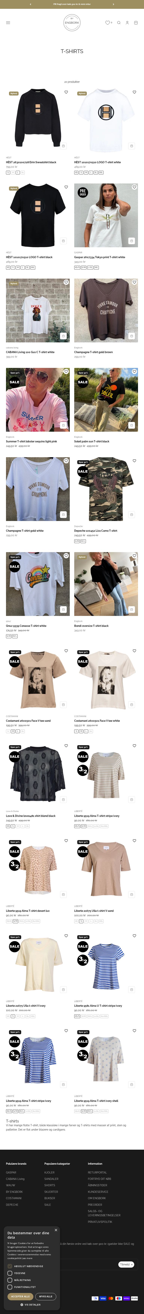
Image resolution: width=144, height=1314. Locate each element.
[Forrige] (30, 4)
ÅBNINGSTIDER (97, 1185)
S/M (84, 267)
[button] (32, 1304)
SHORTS (49, 1185)
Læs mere (27, 1258)
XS (76, 172)
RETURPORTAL (97, 1172)
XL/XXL (104, 826)
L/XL (90, 267)
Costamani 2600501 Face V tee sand (28, 720)
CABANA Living (15, 1178)
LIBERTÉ (78, 811)
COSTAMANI (12, 716)
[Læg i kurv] (63, 146)
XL (23, 172)
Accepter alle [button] (20, 1296)
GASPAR (78, 252)
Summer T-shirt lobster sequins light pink (31, 441)
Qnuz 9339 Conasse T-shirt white (26, 625)
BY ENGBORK (14, 1191)
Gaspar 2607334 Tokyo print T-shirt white (99, 257)
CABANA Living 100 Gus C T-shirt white (30, 352)
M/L (83, 541)
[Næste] (113, 4)
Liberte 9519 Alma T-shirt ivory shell (96, 1100)
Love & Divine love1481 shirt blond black (31, 815)
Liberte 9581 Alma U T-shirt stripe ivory (98, 1005)
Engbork (78, 348)
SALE (47, 1204)
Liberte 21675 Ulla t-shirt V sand (94, 910)
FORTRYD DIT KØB (99, 1178)
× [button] (55, 1230)
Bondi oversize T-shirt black (91, 625)
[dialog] (32, 1268)
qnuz (8, 621)
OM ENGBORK (97, 1198)
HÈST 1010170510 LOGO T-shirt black (29, 257)
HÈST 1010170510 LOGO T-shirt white (97, 162)
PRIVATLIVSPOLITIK (100, 1221)
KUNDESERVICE (98, 1191)
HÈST (8, 157)
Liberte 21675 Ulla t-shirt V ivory (26, 1005)
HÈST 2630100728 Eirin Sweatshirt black (31, 162)
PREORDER (95, 1204)
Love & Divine (12, 811)
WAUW (10, 1185)
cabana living (12, 348)
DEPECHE (12, 1204)
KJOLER (49, 1172)
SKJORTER (51, 1191)
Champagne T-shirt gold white (25, 530)
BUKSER (49, 1198)
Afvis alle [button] (45, 1296)
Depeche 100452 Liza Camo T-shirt (95, 530)
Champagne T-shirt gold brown (93, 352)
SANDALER (51, 1178)
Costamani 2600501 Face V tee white (97, 720)
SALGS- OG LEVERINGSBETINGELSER (104, 1213)
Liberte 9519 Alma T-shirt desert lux (28, 910)
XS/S (77, 267)
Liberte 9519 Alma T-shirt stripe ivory (96, 815)
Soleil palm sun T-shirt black (91, 441)
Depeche (78, 526)
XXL (101, 172)
